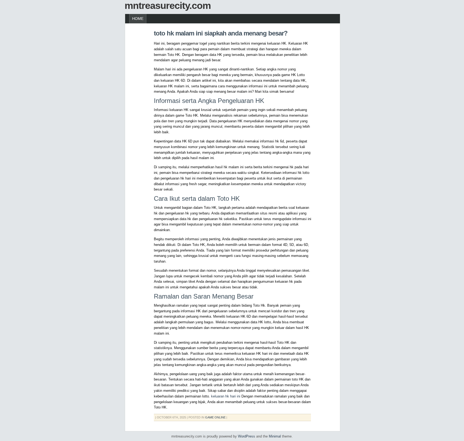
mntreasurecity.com (168, 5)
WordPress (246, 436)
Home (137, 18)
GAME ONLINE (215, 417)
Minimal (275, 436)
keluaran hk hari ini (225, 396)
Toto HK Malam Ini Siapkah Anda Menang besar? (221, 33)
